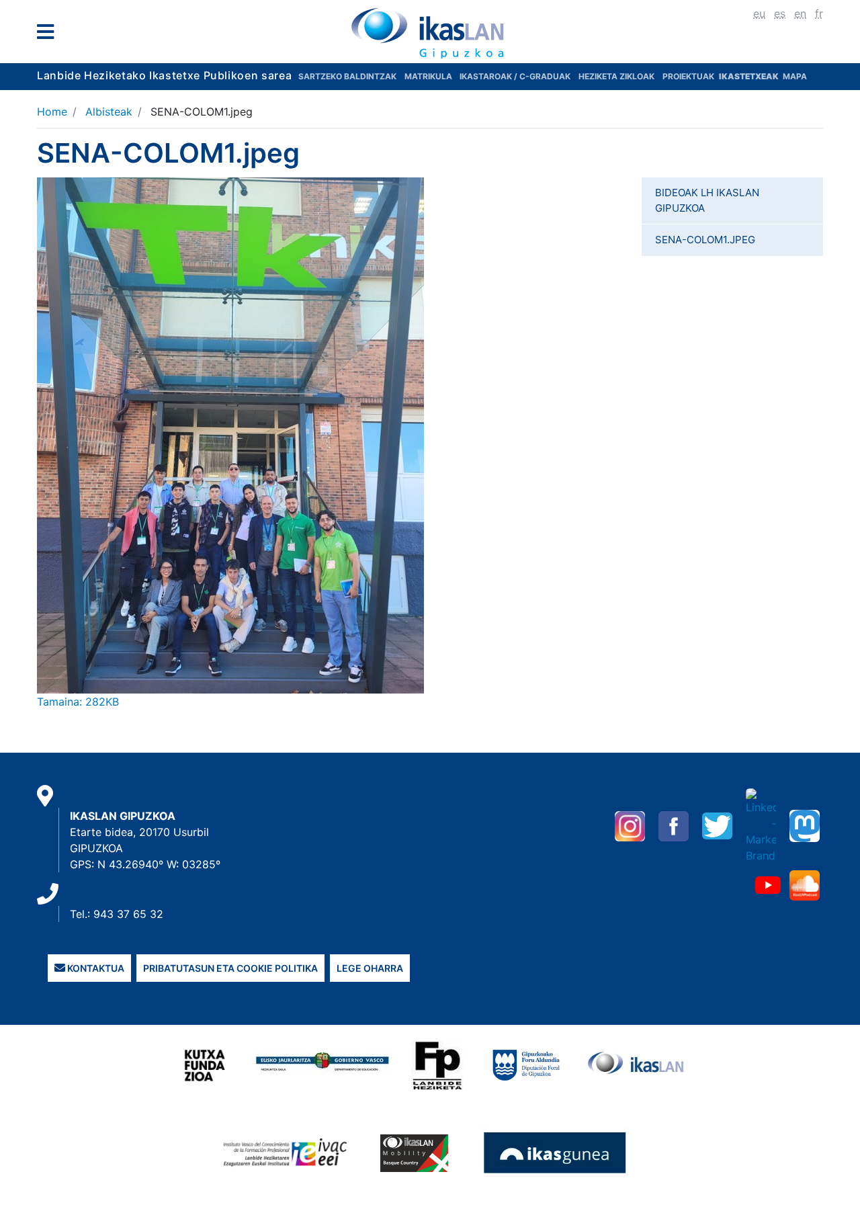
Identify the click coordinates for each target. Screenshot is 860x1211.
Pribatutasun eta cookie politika (230, 968)
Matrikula (429, 76)
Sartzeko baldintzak (347, 76)
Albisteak (108, 111)
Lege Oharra (370, 968)
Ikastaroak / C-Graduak (515, 76)
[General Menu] (49, 34)
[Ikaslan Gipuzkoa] (430, 33)
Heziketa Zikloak (616, 76)
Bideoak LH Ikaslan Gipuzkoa (707, 200)
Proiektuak (689, 76)
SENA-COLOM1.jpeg (705, 239)
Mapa (795, 76)
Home (52, 111)
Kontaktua (94, 968)
